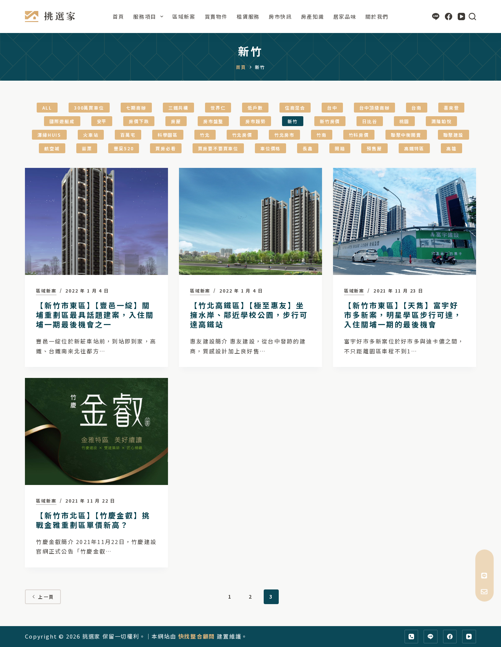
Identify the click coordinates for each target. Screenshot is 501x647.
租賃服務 (248, 16)
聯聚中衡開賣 (406, 135)
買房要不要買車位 (218, 148)
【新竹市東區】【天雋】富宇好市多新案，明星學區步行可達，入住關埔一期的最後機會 (403, 315)
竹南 (322, 135)
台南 (417, 107)
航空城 (51, 148)
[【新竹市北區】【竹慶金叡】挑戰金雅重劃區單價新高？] (96, 431)
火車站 (90, 135)
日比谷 (369, 121)
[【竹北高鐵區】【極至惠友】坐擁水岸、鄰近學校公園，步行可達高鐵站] (250, 221)
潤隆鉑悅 (441, 121)
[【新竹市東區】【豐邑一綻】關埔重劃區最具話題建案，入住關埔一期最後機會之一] (96, 221)
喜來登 (451, 107)
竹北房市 (284, 135)
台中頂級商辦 (374, 107)
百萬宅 (127, 135)
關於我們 (376, 16)
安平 (102, 121)
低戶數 (255, 107)
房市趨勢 (255, 121)
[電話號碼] (411, 637)
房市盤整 (213, 121)
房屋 (176, 121)
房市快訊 (280, 16)
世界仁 (218, 107)
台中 (332, 107)
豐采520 (124, 148)
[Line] (435, 16)
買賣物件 (216, 16)
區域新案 (183, 16)
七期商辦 (136, 107)
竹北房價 (242, 135)
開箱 (340, 148)
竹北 (205, 135)
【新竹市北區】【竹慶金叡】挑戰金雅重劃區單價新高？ (93, 520)
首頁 (118, 16)
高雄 (451, 148)
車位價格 (270, 148)
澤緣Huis (49, 135)
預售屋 (374, 148)
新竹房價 (330, 121)
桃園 (404, 121)
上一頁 (46, 596)
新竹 (293, 121)
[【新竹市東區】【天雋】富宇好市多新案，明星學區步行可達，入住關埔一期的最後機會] (404, 221)
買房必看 (166, 148)
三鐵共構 (178, 107)
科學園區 (168, 135)
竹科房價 (359, 135)
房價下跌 (139, 121)
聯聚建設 (453, 135)
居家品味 (344, 16)
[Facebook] (448, 16)
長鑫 (308, 148)
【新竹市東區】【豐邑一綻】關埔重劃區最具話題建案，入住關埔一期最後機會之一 (95, 315)
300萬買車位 (89, 107)
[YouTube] (461, 16)
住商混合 (295, 107)
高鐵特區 (414, 148)
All (47, 107)
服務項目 (144, 16)
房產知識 (312, 16)
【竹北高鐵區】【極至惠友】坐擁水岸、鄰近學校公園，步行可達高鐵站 (249, 315)
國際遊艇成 (62, 121)
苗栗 (87, 148)
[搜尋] (472, 16)
